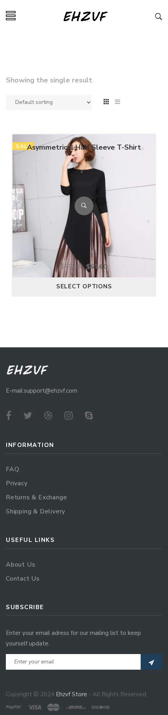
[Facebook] (8, 416)
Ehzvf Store (71, 694)
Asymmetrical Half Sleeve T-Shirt (84, 147)
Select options (84, 286)
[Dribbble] (48, 416)
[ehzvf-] (85, 16)
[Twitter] (27, 416)
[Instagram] (68, 416)
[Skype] (89, 416)
